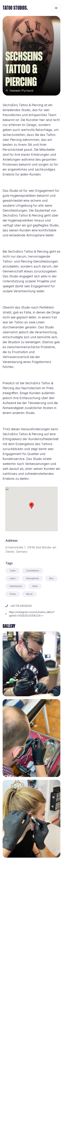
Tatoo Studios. (15, 8)
